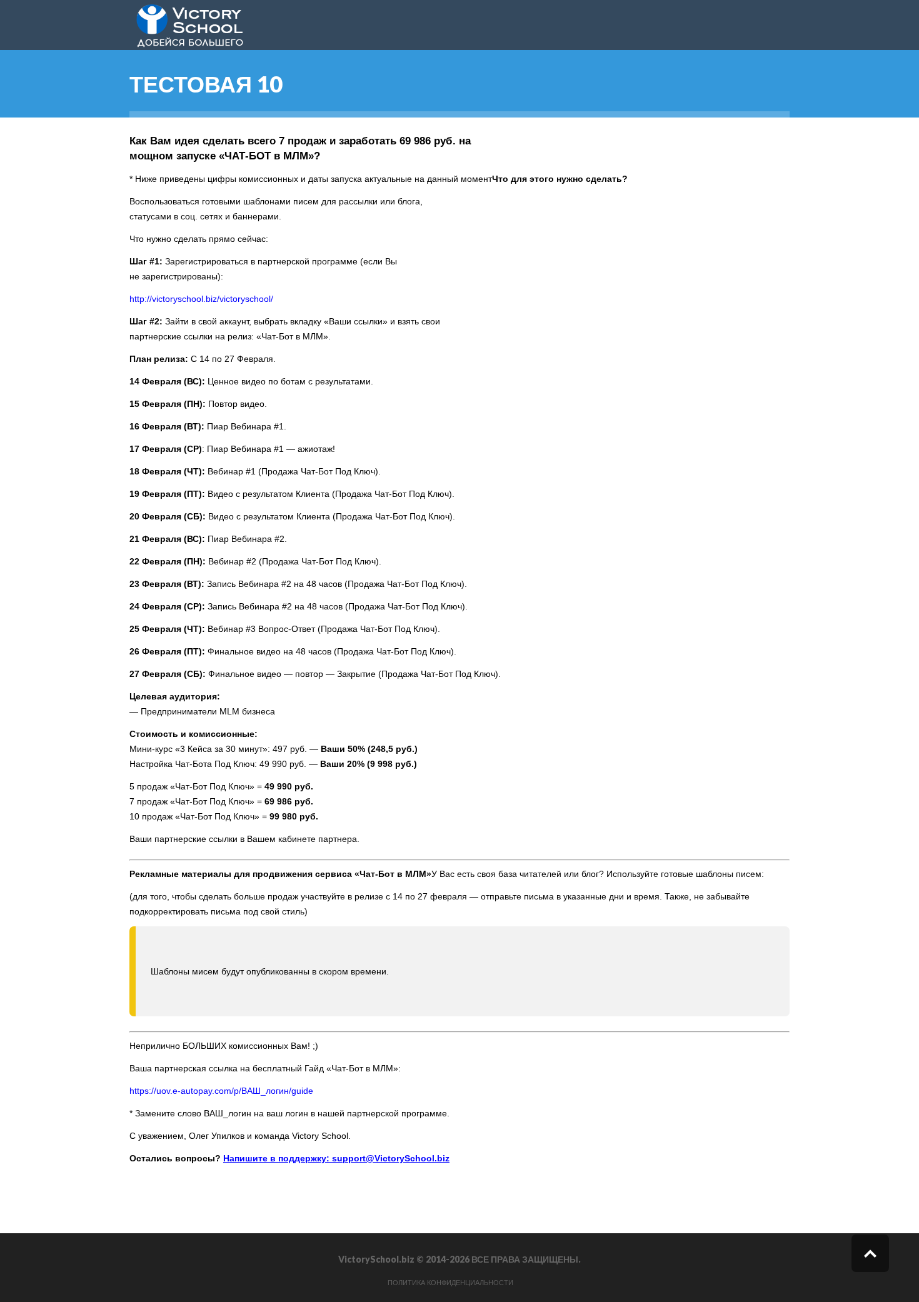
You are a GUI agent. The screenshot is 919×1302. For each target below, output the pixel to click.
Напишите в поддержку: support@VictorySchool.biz (336, 1158)
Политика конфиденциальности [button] (450, 1282)
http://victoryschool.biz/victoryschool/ (201, 299)
